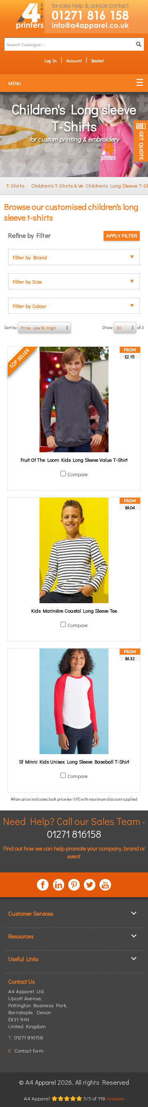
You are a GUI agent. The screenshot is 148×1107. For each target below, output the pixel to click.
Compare (77, 474)
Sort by (30, 327)
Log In (50, 60)
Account (74, 60)
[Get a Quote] (141, 141)
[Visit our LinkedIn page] (58, 885)
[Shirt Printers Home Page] (22, 16)
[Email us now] (96, 27)
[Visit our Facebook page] (43, 885)
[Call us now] (96, 10)
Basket (97, 60)
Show (123, 327)
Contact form (29, 1050)
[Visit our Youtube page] (105, 885)
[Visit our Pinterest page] (74, 885)
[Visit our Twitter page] (89, 885)
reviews (115, 1098)
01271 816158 (74, 833)
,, (37, 1011)
